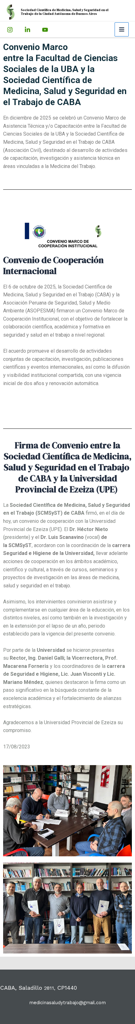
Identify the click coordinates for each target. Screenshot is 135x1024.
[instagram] (10, 29)
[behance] (46, 29)
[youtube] (28, 29)
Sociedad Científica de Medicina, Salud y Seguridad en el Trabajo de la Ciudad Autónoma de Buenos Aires (64, 12)
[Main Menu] (122, 29)
